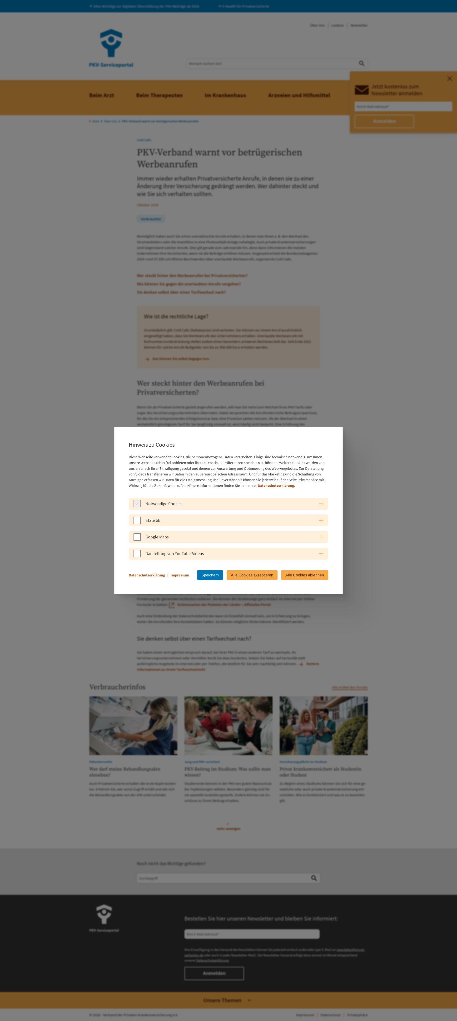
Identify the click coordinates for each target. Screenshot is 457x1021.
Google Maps (157, 537)
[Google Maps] (137, 539)
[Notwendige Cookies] (137, 505)
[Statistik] (137, 522)
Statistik (152, 520)
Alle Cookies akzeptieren (252, 575)
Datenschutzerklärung (276, 485)
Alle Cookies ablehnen (304, 575)
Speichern (210, 575)
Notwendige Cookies (164, 503)
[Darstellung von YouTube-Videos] (137, 555)
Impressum (180, 575)
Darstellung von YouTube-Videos (174, 553)
